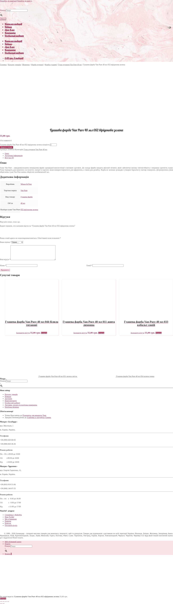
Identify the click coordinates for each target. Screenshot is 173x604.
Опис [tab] (7, 154)
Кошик (8, 554)
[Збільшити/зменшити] (1, 601)
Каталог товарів (13, 24)
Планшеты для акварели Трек (34, 415)
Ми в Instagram (11, 519)
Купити (3, 599)
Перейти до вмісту (24, 1)
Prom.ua (8, 523)
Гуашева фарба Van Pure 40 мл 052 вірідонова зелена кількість (25, 145)
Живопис (26, 65)
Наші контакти (11, 401)
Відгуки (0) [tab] (9, 158)
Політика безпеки (12, 407)
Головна (3, 65)
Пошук (3, 10)
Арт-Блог (9, 29)
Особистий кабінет (14, 35)
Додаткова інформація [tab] (13, 156)
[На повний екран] (3, 601)
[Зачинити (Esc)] (8, 601)
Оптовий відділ (11, 525)
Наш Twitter (9, 517)
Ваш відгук (5, 259)
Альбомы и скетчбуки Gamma (39, 417)
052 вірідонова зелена (29, 210)
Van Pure (24, 191)
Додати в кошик (6, 147)
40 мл (23, 203)
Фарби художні (37, 65)
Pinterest (8, 521)
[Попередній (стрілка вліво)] (1, 603)
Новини (8, 26)
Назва (3, 265)
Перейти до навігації (8, 1)
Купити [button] (44, 333)
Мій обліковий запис (13, 542)
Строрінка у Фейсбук (13, 515)
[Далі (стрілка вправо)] (3, 603)
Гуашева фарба (26, 197)
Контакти (10, 32)
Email (89, 265)
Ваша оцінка (6, 242)
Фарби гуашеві (51, 65)
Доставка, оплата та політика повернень (21, 405)
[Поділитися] (6, 601)
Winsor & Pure (26, 184)
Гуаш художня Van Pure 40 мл (70, 65)
